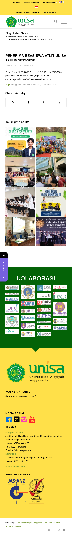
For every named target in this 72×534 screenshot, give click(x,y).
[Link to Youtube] (64, 529)
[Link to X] (49, 529)
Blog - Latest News (16, 33)
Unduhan (16, 2)
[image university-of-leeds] (45, 297)
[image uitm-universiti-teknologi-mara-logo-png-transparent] (29, 327)
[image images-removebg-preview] (45, 323)
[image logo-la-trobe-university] (45, 329)
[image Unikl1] (29, 335)
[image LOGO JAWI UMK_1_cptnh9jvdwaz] (29, 304)
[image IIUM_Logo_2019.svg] (13, 289)
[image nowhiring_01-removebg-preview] (13, 301)
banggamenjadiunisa (20, 84)
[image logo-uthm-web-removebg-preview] (45, 317)
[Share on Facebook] (28, 102)
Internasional (49, 2)
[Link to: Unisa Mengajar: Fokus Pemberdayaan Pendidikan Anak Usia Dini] (51, 142)
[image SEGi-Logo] (45, 289)
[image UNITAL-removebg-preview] (13, 322)
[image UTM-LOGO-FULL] (45, 311)
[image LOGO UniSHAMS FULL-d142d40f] (61, 310)
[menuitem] (16, 3)
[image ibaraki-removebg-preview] (61, 297)
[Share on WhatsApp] (43, 102)
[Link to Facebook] (54, 529)
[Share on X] (13, 102)
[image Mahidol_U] (29, 293)
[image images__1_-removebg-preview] (13, 295)
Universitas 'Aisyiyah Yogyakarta (30, 522)
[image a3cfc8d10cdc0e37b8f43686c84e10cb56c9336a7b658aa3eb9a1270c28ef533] (45, 304)
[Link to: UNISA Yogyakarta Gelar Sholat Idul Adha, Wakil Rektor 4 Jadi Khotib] (51, 172)
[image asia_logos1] (45, 335)
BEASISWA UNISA (49, 84)
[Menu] (62, 21)
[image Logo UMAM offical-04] (61, 329)
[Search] (54, 21)
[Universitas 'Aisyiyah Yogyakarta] (29, 21)
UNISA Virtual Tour (15, 466)
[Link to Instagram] (59, 529)
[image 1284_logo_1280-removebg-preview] (61, 288)
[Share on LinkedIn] (58, 102)
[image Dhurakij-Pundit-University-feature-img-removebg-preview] (13, 310)
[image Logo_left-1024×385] (61, 322)
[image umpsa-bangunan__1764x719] (29, 319)
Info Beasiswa (23, 65)
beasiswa (35, 84)
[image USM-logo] (29, 312)
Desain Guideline (31, 2)
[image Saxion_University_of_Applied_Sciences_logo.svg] (13, 333)
